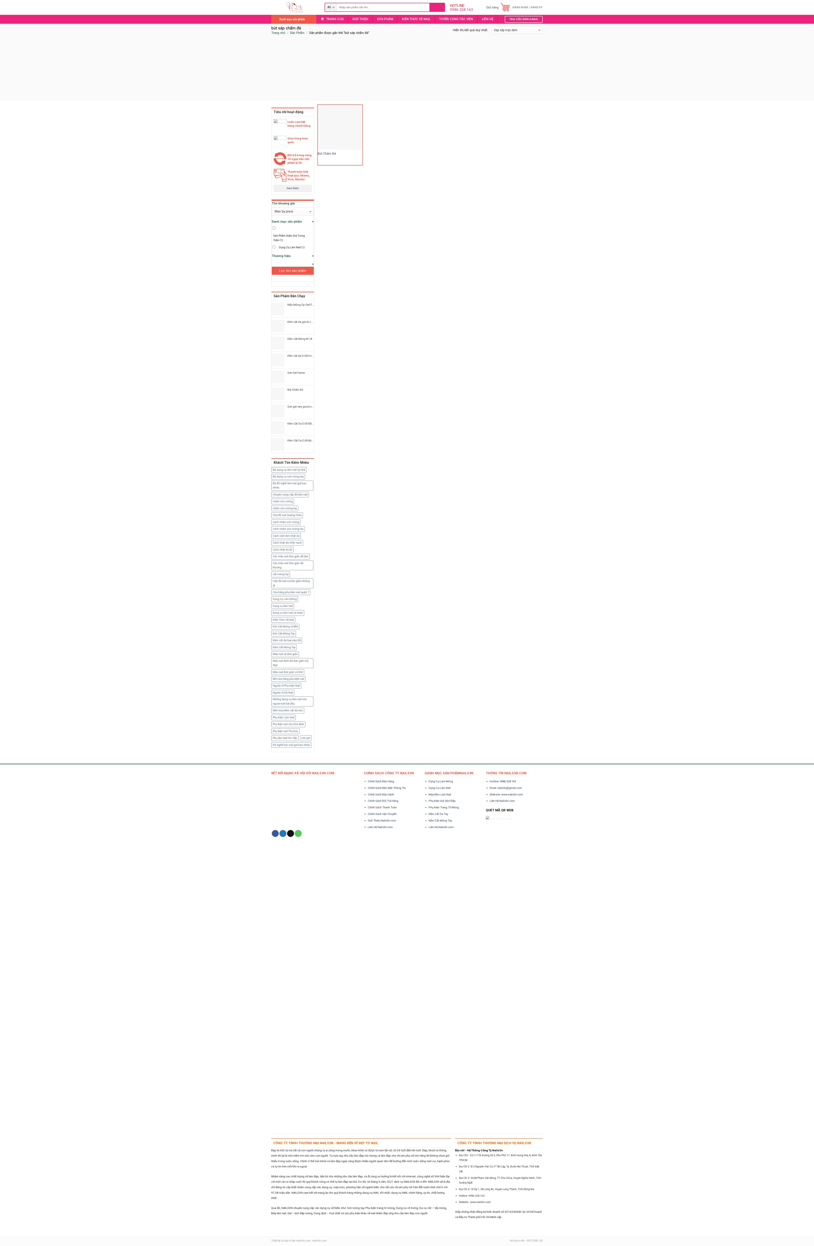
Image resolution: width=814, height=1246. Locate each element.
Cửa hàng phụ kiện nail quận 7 (291, 592)
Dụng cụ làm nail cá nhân (288, 612)
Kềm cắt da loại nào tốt (287, 640)
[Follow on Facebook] (275, 833)
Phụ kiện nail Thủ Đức (285, 731)
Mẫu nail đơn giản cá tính (288, 672)
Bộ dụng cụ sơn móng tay (288, 476)
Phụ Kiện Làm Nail (283, 717)
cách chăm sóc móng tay (288, 528)
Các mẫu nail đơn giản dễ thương (288, 565)
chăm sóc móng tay (285, 508)
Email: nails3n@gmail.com (506, 788)
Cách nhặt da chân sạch (287, 542)
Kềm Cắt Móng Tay (284, 647)
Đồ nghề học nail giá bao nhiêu (291, 744)
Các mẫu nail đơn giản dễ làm (290, 556)
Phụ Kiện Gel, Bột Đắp (442, 800)
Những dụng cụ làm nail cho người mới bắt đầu (290, 701)
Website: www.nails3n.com (506, 794)
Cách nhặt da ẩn (282, 549)
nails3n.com (303, 1240)
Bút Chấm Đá (327, 153)
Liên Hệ (487, 19)
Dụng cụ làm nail (283, 606)
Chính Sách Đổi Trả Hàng (383, 800)
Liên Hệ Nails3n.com (380, 827)
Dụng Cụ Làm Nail (292, 247)
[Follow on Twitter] (282, 833)
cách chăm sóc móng (286, 522)
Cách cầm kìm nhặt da (286, 535)
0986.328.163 (461, 9)
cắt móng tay (281, 574)
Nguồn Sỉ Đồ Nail (283, 692)
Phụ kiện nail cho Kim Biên (288, 724)
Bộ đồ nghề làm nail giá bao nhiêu (290, 485)
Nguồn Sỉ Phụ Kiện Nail (286, 685)
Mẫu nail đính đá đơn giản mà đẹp (290, 663)
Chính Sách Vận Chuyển (382, 814)
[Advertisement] (407, 68)
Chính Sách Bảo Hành (381, 794)
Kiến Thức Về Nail (416, 19)
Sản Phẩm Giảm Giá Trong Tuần (289, 238)
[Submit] (437, 7)
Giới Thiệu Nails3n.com (382, 820)
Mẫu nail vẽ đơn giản (285, 654)
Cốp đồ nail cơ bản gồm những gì (291, 583)
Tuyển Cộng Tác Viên (456, 19)
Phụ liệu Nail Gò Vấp (285, 738)
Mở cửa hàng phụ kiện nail (288, 678)
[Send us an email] (290, 833)
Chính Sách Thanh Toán (382, 807)
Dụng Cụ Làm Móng (285, 599)
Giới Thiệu (360, 19)
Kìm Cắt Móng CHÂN (285, 626)
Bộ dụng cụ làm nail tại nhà (289, 469)
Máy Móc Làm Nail (440, 794)
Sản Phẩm (385, 19)
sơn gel (305, 738)
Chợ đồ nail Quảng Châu (287, 515)
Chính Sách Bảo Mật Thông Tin (387, 788)
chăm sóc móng (283, 501)
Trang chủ (278, 33)
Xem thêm (293, 188)
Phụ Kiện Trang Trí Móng (444, 807)
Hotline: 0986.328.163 (503, 781)
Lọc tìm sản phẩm (292, 271)
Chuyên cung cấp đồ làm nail (290, 494)
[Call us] (298, 833)
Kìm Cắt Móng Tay (284, 633)
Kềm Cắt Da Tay (438, 814)
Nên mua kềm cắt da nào (288, 710)
